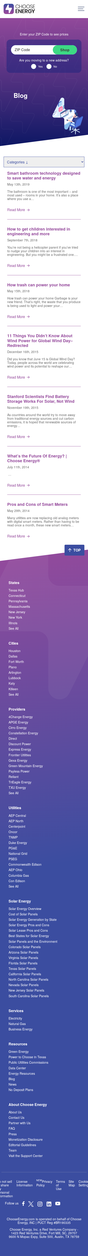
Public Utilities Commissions (28, 1062)
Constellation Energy (23, 733)
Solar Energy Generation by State (33, 919)
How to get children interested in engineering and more (38, 231)
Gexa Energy (18, 760)
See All (14, 628)
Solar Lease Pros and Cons (28, 930)
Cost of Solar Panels (23, 914)
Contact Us (16, 1117)
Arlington (15, 672)
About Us (15, 1112)
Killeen (13, 689)
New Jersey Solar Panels (26, 990)
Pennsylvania (18, 601)
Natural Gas (17, 1023)
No (55, 66)
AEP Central (17, 815)
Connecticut (17, 595)
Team (13, 1150)
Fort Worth (16, 661)
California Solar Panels (25, 974)
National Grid (18, 853)
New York (15, 617)
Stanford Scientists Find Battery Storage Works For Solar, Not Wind (40, 399)
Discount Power (20, 744)
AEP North (16, 821)
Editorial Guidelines (22, 1145)
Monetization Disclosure (26, 1139)
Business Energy (20, 1029)
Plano (13, 667)
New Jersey (17, 612)
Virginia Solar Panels (23, 957)
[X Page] (31, 1205)
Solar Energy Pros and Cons (29, 925)
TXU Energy (17, 787)
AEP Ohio (15, 869)
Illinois (13, 623)
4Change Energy (21, 716)
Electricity (15, 1018)
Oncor (13, 831)
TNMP (13, 837)
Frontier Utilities (20, 755)
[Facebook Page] (23, 1204)
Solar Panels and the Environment (33, 941)
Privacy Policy (44, 1183)
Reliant (14, 776)
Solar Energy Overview (25, 908)
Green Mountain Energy (26, 765)
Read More (16, 210)
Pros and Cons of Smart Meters (37, 504)
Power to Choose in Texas (27, 1057)
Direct (13, 738)
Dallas (13, 656)
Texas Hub (16, 590)
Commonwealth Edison (25, 864)
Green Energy (19, 1051)
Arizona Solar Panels (23, 952)
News (12, 1084)
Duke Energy (18, 842)
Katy (12, 683)
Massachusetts (19, 606)
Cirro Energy (18, 727)
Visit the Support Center (26, 1155)
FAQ (12, 1128)
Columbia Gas (19, 875)
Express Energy (20, 749)
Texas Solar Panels (22, 968)
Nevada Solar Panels (24, 985)
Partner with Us (19, 1123)
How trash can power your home (38, 285)
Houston (15, 650)
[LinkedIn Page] (49, 1205)
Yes (40, 66)
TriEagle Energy (20, 782)
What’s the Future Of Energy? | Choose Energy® (37, 458)
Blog (12, 1079)
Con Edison (17, 881)
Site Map (72, 1183)
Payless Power (19, 771)
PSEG (13, 859)
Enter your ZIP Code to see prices (44, 34)
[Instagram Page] (40, 1205)
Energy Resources (22, 1073)
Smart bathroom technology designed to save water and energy (43, 175)
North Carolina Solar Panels (28, 979)
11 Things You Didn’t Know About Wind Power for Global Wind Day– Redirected (40, 340)
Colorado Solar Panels (25, 947)
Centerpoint (17, 826)
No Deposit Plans (21, 1089)
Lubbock (15, 678)
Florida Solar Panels (23, 963)
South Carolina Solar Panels (29, 996)
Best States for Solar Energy (29, 935)
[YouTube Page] (57, 1203)
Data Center (17, 1068)
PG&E (13, 848)
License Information (24, 1183)
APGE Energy (18, 722)
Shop (64, 49)
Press (13, 1134)
